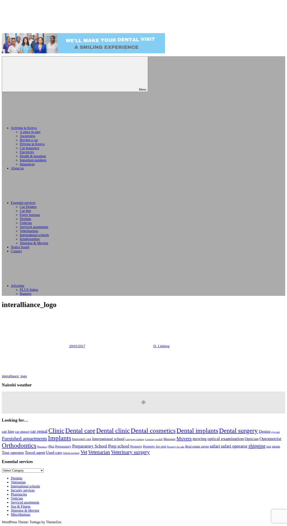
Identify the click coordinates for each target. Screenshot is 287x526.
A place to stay (30, 132)
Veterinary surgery (130, 452)
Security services (23, 490)
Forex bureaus (30, 215)
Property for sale (175, 447)
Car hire (25, 211)
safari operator (234, 446)
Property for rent (154, 446)
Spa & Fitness (20, 506)
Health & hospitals (33, 156)
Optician (26, 223)
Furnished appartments (24, 438)
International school (108, 439)
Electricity (27, 152)
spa (268, 446)
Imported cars (81, 439)
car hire (8, 431)
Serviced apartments (34, 227)
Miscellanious (20, 514)
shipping (256, 446)
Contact (16, 251)
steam (276, 446)
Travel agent (35, 452)
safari (215, 446)
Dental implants (197, 430)
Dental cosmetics (153, 430)
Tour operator (13, 452)
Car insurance (29, 148)
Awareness (27, 136)
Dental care (80, 430)
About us (17, 168)
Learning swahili (154, 439)
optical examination (225, 438)
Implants (59, 438)
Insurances (27, 164)
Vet (83, 452)
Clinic (56, 430)
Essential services (23, 203)
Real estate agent (197, 446)
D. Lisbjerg (161, 346)
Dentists (25, 219)
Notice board (20, 247)
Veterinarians (29, 231)
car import (22, 431)
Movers (184, 438)
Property (136, 446)
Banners (25, 294)
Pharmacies (19, 494)
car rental (39, 431)
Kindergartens (30, 239)
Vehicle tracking (71, 453)
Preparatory (63, 446)
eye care (275, 432)
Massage (169, 439)
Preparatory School (89, 446)
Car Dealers (28, 207)
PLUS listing (29, 290)
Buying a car (29, 140)
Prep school (118, 446)
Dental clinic (113, 430)
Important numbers (33, 160)
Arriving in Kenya (24, 128)
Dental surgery (238, 430)
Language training (134, 439)
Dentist (264, 431)
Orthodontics (19, 445)
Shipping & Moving (34, 243)
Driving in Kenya (32, 144)
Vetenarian (99, 452)
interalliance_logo (14, 376)
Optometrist (270, 438)
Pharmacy (42, 447)
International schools (34, 235)
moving (200, 438)
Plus (51, 446)
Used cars (54, 452)
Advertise (17, 286)
